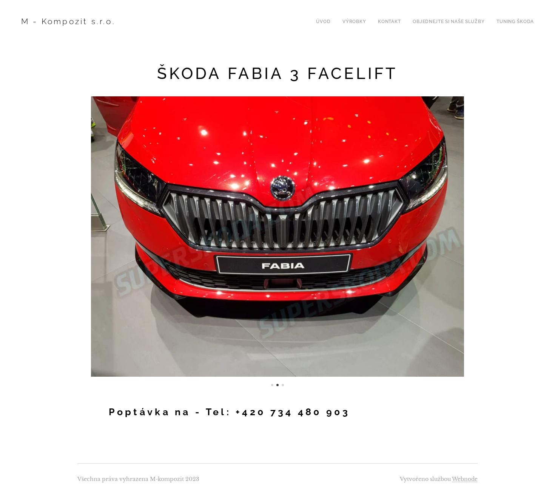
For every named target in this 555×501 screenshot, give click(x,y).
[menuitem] (325, 21)
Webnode (465, 479)
